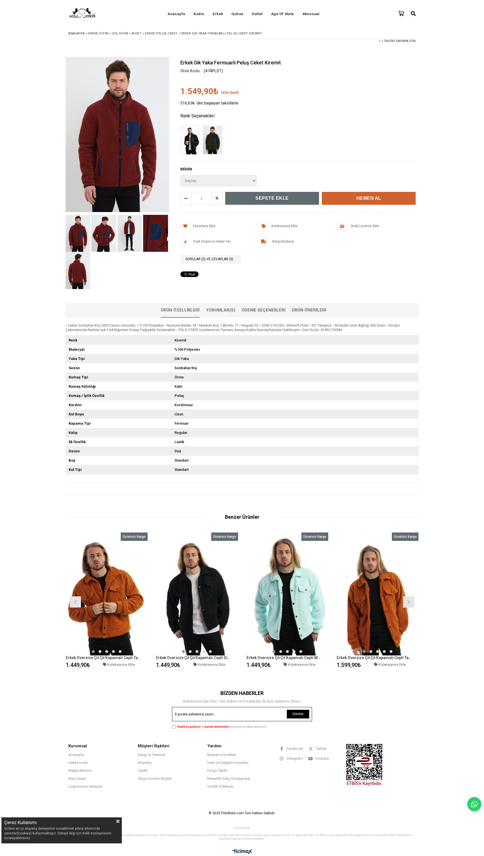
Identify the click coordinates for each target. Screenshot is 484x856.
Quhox (237, 14)
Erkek (218, 14)
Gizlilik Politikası (220, 786)
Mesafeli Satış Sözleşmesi (228, 778)
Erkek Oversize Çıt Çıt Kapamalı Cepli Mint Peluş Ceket (284, 657)
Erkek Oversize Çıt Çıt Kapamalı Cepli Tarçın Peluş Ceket (103, 657)
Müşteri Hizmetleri (221, 755)
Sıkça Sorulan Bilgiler (155, 778)
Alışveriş (145, 762)
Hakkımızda (78, 762)
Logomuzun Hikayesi (85, 786)
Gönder (298, 714)
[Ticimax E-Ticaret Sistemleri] (242, 852)
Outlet (257, 14)
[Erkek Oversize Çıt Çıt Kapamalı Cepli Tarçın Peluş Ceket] (107, 593)
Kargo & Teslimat (151, 755)
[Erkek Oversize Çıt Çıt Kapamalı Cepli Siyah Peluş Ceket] (197, 593)
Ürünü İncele (126, 601)
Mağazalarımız (80, 770)
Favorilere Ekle (106, 601)
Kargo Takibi (217, 770)
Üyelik (143, 770)
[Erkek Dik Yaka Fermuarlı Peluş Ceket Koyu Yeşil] (214, 140)
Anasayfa (176, 14)
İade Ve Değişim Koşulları (227, 762)
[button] (93, 651)
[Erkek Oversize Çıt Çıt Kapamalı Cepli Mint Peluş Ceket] (287, 593)
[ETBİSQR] (364, 765)
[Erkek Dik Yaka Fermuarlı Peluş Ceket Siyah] (191, 140)
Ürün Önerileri (309, 310)
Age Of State (282, 14)
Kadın (199, 14)
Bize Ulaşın (77, 778)
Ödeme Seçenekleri (263, 310)
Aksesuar (311, 14)
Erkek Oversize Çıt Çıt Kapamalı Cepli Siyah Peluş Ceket (193, 657)
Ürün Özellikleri (180, 310)
